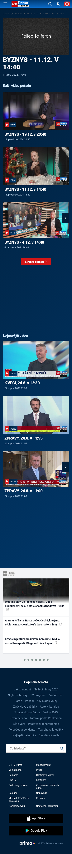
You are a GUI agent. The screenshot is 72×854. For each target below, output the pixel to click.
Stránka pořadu (34, 261)
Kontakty (41, 780)
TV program (38, 695)
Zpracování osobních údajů (47, 786)
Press (39, 769)
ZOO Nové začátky (25, 706)
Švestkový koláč (49, 735)
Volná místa (15, 769)
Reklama (13, 775)
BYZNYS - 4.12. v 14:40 (24, 242)
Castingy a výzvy (45, 775)
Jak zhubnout (22, 689)
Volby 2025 (50, 712)
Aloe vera (19, 724)
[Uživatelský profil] (58, 4)
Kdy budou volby (47, 701)
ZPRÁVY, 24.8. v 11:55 (23, 438)
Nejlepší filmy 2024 (46, 689)
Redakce (41, 798)
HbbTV (12, 780)
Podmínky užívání (18, 785)
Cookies (13, 793)
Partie (18, 701)
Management (43, 764)
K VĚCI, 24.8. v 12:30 (22, 383)
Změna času (56, 695)
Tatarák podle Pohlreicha (46, 718)
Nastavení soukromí (47, 806)
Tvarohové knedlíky (50, 729)
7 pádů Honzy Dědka (27, 712)
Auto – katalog (49, 706)
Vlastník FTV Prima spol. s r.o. (19, 799)
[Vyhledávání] (50, 4)
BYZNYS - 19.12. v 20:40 (25, 134)
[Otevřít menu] (5, 3)
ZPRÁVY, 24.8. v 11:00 (23, 491)
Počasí (29, 701)
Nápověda (41, 793)
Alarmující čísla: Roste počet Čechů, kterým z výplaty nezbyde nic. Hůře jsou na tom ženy (32, 622)
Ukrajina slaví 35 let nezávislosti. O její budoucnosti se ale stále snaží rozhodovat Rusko (34, 603)
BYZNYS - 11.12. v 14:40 (25, 189)
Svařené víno (19, 718)
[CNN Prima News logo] (20, 4)
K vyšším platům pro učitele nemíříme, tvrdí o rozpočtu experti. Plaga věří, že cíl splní (32, 641)
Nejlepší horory (17, 695)
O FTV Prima (15, 764)
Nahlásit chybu (17, 806)
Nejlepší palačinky (24, 735)
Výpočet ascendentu (22, 729)
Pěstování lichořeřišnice (43, 724)
